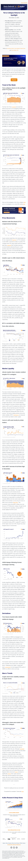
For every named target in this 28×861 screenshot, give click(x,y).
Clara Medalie (17, 48)
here (25, 202)
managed (22, 748)
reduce (9, 773)
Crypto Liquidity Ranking (14, 812)
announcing (8, 667)
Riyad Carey (22, 48)
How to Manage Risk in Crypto (14, 829)
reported (14, 106)
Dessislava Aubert (10, 48)
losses (16, 771)
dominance (16, 415)
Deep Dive (15, 502)
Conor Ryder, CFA (14, 50)
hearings (14, 239)
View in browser (24, 2)
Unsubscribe (9, 844)
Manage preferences (17, 844)
